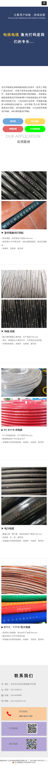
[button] (44, 3)
